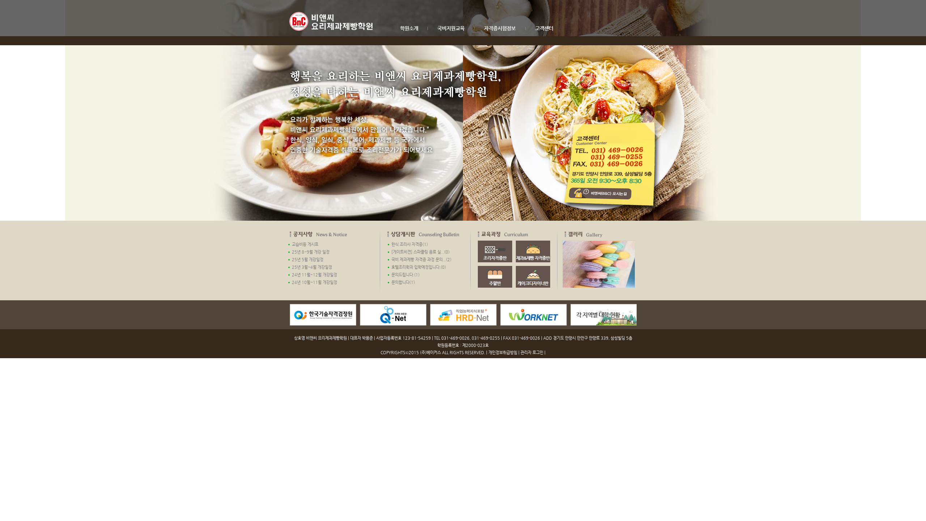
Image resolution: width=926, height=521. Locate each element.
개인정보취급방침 (502, 352)
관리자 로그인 (532, 352)
